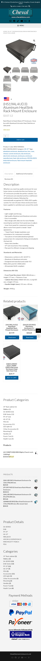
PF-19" (5, 532)
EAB (4, 529)
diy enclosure (25, 153)
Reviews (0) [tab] (8, 179)
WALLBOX (7, 537)
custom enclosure (14, 153)
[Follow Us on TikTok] (18, 21)
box (29, 151)
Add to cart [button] (12, 378)
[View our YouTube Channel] (22, 21)
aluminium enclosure (10, 151)
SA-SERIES (7, 527)
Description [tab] (8, 174)
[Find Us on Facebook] (14, 21)
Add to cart (20, 140)
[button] (34, 41)
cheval (5, 153)
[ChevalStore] (20, 13)
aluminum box (22, 151)
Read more (12, 337)
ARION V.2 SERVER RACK (12, 539)
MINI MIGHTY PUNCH (11, 542)
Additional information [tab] (24, 174)
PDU (4, 544)
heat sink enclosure (19, 158)
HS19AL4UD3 (32, 158)
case (32, 151)
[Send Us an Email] (10, 21)
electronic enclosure (10, 156)
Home (5, 31)
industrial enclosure (10, 160)
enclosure (21, 156)
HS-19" (10, 31)
